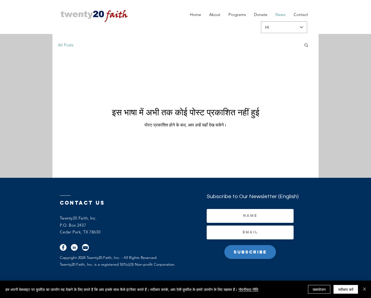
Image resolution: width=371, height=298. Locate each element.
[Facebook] (63, 247)
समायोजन (319, 289)
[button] (306, 45)
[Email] (85, 247)
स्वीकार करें (345, 289)
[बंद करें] (364, 289)
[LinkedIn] (74, 247)
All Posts (65, 44)
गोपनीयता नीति (248, 289)
